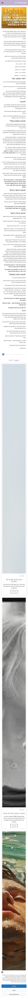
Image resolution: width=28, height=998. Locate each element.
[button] (2, 972)
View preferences (14, 994)
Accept (14, 986)
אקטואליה (21, 810)
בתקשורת (22, 576)
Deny (14, 990)
